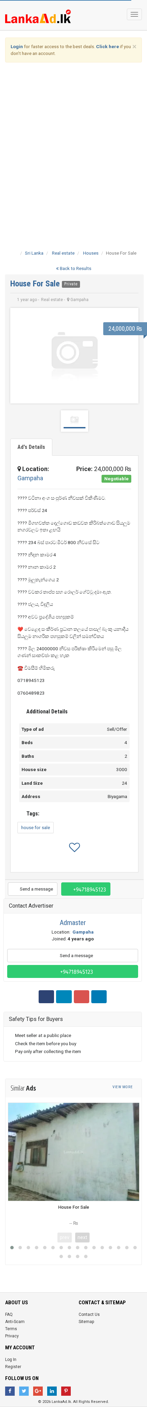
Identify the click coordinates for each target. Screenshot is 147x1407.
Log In (10, 1359)
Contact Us (89, 1314)
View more (123, 1087)
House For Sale (36, 283)
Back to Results (75, 268)
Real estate (63, 253)
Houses (90, 253)
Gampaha (30, 478)
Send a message (36, 889)
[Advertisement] (73, 146)
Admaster (73, 923)
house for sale (35, 827)
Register (13, 1366)
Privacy (12, 1336)
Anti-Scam (15, 1321)
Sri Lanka (34, 253)
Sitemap (86, 1321)
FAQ (9, 1314)
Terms (11, 1328)
